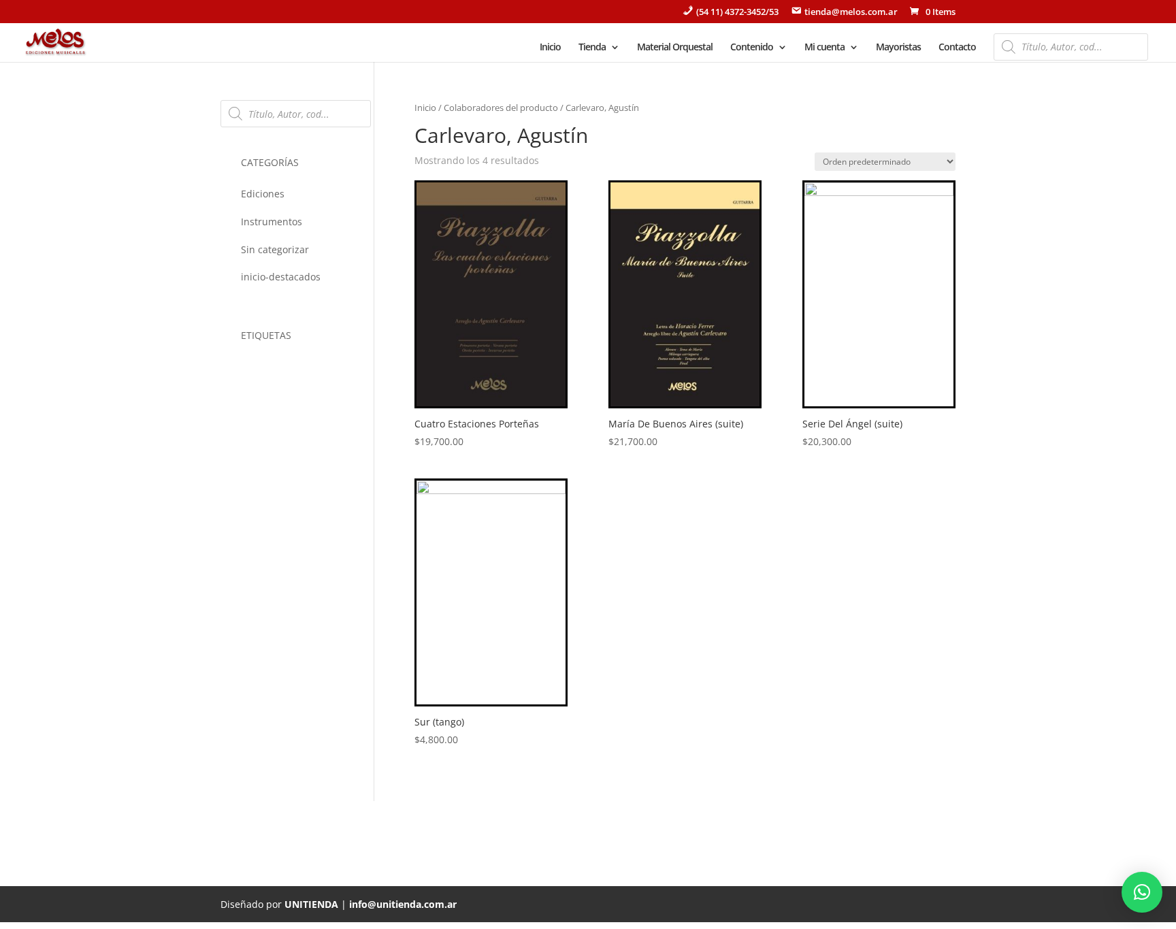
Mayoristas (898, 47)
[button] (1142, 892)
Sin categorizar (275, 249)
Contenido (751, 47)
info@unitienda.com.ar (403, 904)
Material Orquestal (675, 47)
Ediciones (262, 193)
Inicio (550, 47)
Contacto (957, 47)
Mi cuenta (824, 47)
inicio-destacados (281, 276)
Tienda (592, 47)
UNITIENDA (311, 904)
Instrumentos (271, 221)
